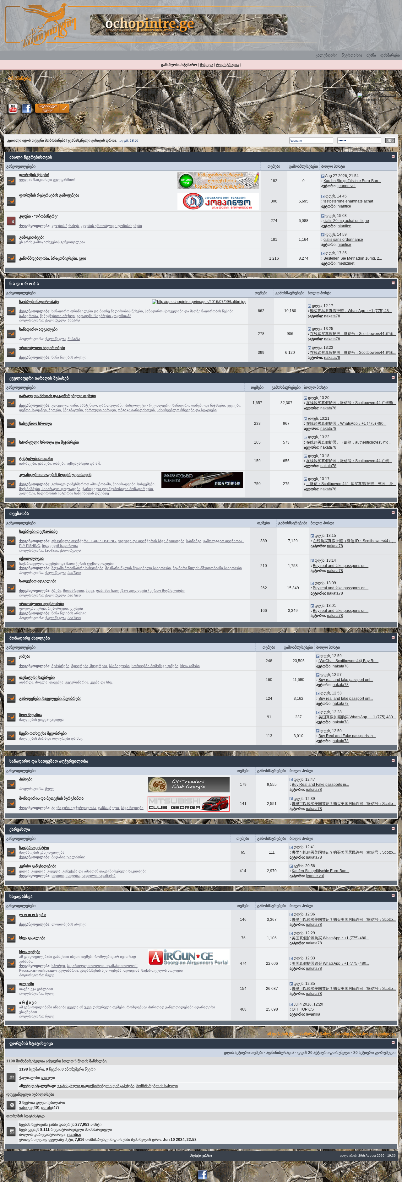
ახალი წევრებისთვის (30, 157)
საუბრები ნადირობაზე (39, 302)
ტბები (56, 590)
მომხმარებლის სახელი (157, 1086)
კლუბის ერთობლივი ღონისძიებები (111, 226)
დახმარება (390, 55)
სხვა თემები (29, 952)
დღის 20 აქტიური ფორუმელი (323, 1052)
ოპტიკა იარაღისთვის (136, 410)
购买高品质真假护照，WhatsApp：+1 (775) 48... (351, 311)
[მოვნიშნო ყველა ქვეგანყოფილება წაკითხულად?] (11, 311)
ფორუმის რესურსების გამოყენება (49, 195)
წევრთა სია (352, 55)
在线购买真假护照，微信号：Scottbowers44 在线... (353, 334)
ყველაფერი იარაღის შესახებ (39, 378)
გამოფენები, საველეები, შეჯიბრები (50, 698)
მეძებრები (60, 666)
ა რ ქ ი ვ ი (27, 1002)
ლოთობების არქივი (69, 924)
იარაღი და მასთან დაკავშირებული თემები (57, 396)
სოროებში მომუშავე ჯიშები (155, 666)
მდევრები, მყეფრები (89, 666)
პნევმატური (73, 410)
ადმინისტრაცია (280, 1052)
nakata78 (332, 316)
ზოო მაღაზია (30, 715)
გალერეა (27, 493)
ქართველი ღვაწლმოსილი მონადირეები (117, 489)
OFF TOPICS (303, 1009)
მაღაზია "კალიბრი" (68, 857)
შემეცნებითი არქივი (57, 316)
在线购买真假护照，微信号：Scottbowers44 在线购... (351, 403)
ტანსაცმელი (108, 808)
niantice (344, 206)
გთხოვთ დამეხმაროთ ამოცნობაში (81, 484)
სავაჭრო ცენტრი (34, 847)
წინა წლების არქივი (69, 357)
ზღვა (90, 590)
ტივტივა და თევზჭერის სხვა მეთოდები (151, 541)
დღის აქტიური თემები (243, 1052)
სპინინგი (193, 541)
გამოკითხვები (31, 237)
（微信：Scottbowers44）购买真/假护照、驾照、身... (351, 484)
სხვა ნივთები (132, 808)
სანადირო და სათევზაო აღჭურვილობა (48, 761)
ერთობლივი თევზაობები (41, 604)
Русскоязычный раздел (38, 970)
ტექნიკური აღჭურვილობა (74, 808)
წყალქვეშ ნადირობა (60, 546)
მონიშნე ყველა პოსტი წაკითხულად (365, 1033)
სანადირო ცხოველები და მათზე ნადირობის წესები (189, 311)
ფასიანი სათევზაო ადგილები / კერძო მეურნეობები (140, 590)
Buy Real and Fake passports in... (347, 736)
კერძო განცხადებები (37, 866)
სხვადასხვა (21, 896)
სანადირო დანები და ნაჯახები (198, 405)
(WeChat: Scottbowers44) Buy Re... (348, 661)
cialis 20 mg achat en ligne (346, 221)
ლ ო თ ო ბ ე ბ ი (32, 915)
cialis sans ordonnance (343, 239)
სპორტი (58, 966)
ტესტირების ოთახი (36, 458)
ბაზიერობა (28, 316)
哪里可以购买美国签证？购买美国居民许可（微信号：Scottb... (344, 803)
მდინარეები (73, 590)
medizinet (346, 263)
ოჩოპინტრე (19, 78)
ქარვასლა (19, 829)
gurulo (46, 1107)
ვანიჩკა (25, 1107)
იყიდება (73, 875)
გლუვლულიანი (65, 405)
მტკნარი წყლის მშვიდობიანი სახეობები (207, 568)
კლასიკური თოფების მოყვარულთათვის (55, 474)
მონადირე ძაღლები (29, 638)
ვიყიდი (58, 875)
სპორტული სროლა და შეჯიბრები (49, 442)
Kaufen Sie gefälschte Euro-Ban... (352, 181)
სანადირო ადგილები (38, 329)
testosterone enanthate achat (348, 201)
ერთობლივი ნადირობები (42, 348)
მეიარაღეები (124, 484)
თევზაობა (19, 513)
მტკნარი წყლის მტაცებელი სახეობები (138, 568)
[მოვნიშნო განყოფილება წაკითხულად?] (11, 180)
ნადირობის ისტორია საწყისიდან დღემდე (73, 493)
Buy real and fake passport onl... (345, 679)
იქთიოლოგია (31, 558)
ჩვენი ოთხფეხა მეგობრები (43, 733)
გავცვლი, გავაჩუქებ (99, 875)
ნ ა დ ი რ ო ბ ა (24, 283)
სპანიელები (119, 666)
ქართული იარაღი (100, 410)
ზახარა (74, 320)
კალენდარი (326, 55)
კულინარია (68, 970)
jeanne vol (347, 186)
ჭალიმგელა (55, 320)
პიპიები (25, 779)
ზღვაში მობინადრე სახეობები (77, 568)
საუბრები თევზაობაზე (38, 531)
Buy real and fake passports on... (340, 566)
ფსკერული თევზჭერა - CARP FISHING (84, 541)
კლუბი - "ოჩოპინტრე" (38, 216)
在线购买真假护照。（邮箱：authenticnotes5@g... (348, 442)
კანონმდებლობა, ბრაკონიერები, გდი (52, 258)
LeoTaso (51, 550)
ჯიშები (24, 656)
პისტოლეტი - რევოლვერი (148, 405)
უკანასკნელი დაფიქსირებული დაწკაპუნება (95, 1086)
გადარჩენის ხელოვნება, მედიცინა (109, 970)
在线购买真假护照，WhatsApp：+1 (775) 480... (346, 423)
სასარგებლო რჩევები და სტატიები (187, 410)
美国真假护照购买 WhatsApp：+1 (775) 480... (357, 717)
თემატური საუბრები (37, 677)
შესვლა (206, 65)
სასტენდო (88, 405)
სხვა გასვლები (32, 938)
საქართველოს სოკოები (162, 970)
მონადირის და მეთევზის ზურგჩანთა (51, 798)
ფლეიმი (26, 984)
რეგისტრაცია (227, 65)
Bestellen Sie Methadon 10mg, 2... (352, 258)
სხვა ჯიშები (190, 666)
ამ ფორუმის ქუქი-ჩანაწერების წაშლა (299, 1033)
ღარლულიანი (111, 405)
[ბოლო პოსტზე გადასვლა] (322, 176)
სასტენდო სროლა (35, 423)
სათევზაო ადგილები (37, 581)
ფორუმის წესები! (34, 175)
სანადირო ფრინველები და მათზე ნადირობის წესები (97, 311)
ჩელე (49, 789)
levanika (313, 1014)
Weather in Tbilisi (382, 89)
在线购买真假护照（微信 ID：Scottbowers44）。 (354, 541)
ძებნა (371, 55)
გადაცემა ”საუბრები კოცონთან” (104, 316)
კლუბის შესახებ (65, 226)
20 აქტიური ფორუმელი (374, 1052)
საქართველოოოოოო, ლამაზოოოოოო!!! (102, 966)
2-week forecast (370, 100)
